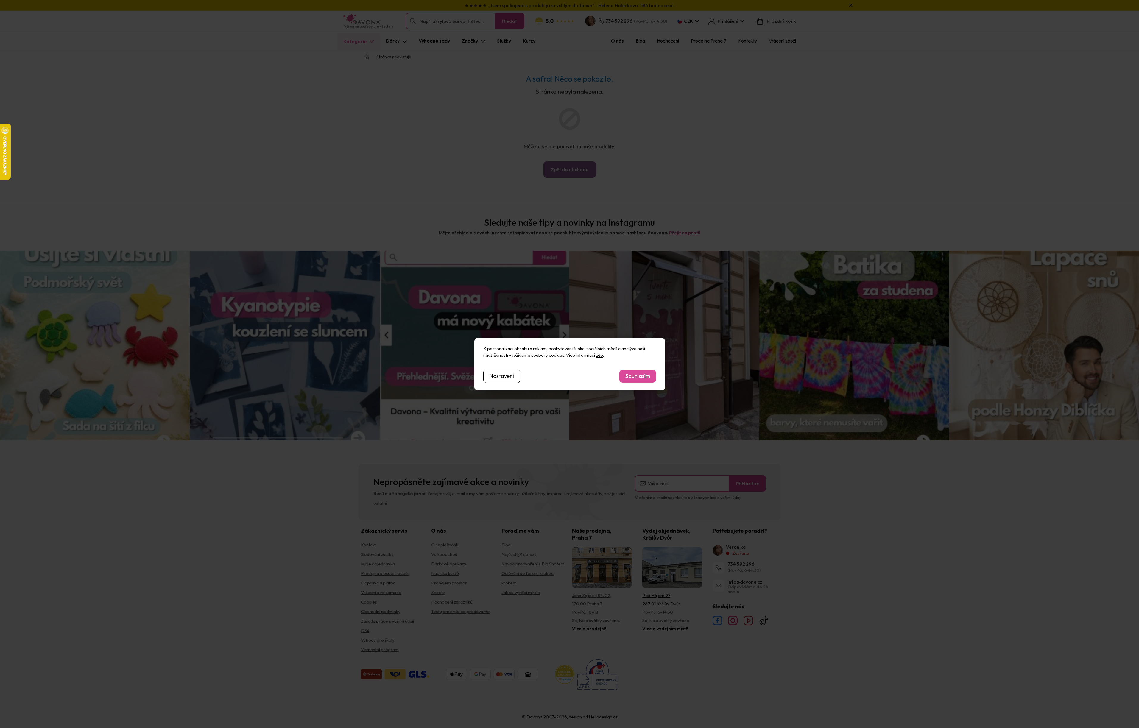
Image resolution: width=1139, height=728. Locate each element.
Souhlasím (637, 375)
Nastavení (502, 375)
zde (599, 355)
